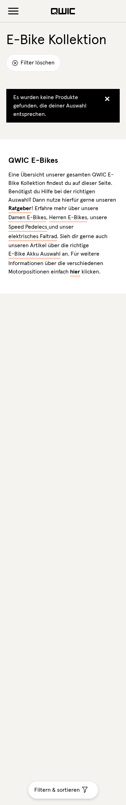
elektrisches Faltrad (32, 236)
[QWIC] (63, 11)
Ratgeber (19, 208)
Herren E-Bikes (68, 217)
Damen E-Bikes (27, 217)
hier (75, 272)
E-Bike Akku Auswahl (34, 254)
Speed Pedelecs (27, 227)
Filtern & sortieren (57, 790)
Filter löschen (37, 62)
